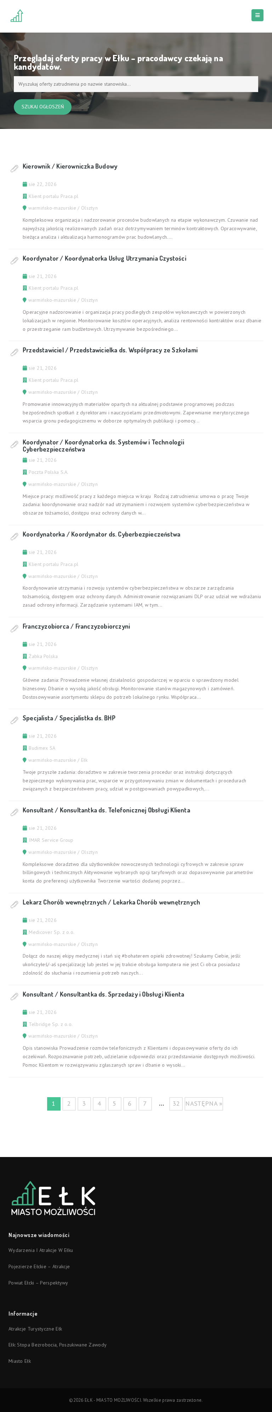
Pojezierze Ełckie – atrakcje (39, 1266)
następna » (203, 1103)
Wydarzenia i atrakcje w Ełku (40, 1250)
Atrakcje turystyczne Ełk (35, 1329)
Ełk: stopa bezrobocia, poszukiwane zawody (57, 1345)
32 (176, 1103)
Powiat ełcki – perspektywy (38, 1283)
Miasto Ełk (19, 1361)
